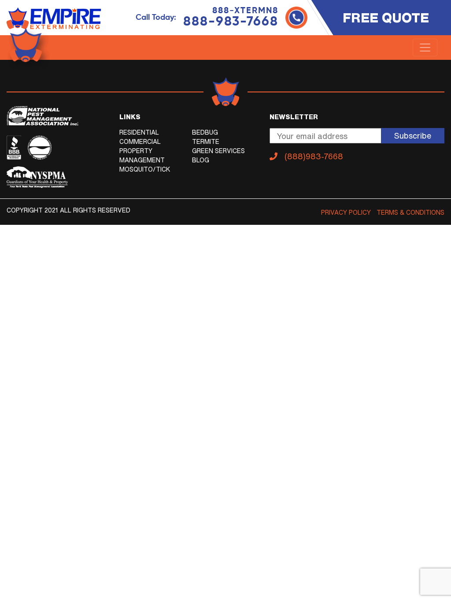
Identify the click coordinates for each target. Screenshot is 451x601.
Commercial (140, 142)
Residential (139, 132)
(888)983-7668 (314, 156)
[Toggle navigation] (425, 47)
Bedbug (205, 132)
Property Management (142, 155)
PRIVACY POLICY (346, 212)
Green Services (218, 151)
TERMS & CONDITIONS (410, 212)
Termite (205, 142)
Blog (200, 160)
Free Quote (386, 17)
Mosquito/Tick (144, 169)
